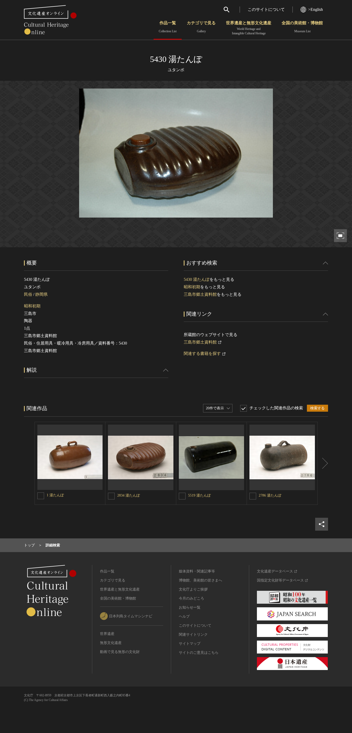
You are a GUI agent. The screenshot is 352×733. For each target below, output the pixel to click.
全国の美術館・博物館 (302, 27)
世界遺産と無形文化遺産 (248, 28)
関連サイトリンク (193, 634)
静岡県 (41, 294)
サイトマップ (189, 644)
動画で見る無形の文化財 (120, 652)
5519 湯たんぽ (199, 495)
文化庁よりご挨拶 (193, 589)
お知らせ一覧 (189, 607)
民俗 (28, 294)
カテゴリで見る (201, 27)
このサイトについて (266, 9)
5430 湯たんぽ (196, 279)
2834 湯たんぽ (128, 495)
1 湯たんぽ (55, 495)
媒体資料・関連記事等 (197, 571)
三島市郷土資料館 (200, 294)
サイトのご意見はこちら (199, 653)
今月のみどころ (191, 598)
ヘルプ (184, 616)
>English (315, 9)
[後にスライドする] (323, 463)
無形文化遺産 (111, 643)
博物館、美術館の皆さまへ (200, 580)
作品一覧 (168, 27)
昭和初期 (32, 306)
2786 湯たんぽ (270, 495)
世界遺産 (107, 634)
